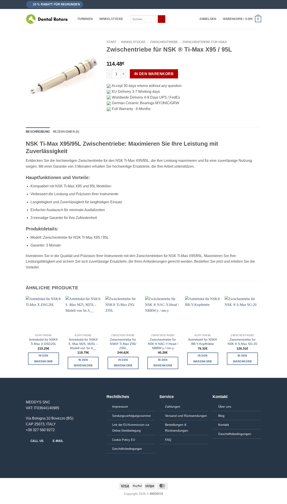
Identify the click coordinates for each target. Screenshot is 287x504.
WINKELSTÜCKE (111, 19)
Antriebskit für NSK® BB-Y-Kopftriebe (202, 342)
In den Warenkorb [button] (43, 358)
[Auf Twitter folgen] (39, 451)
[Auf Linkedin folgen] (45, 451)
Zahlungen (172, 406)
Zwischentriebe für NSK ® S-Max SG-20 (242, 342)
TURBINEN (85, 19)
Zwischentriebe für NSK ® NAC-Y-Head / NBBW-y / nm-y (163, 344)
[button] (54, 4)
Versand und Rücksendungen (186, 415)
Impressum (120, 406)
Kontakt (223, 424)
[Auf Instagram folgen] (34, 451)
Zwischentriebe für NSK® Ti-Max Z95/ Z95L (123, 344)
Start (112, 42)
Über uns (224, 406)
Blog (221, 415)
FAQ (168, 439)
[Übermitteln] (161, 19)
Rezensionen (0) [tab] (66, 131)
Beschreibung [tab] (38, 131)
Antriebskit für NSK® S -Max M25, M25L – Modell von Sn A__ (83, 344)
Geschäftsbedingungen (234, 434)
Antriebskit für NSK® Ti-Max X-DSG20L (43, 342)
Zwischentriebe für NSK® (204, 42)
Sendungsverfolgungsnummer (131, 415)
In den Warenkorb (154, 74)
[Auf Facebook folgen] (28, 451)
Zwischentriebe (164, 42)
